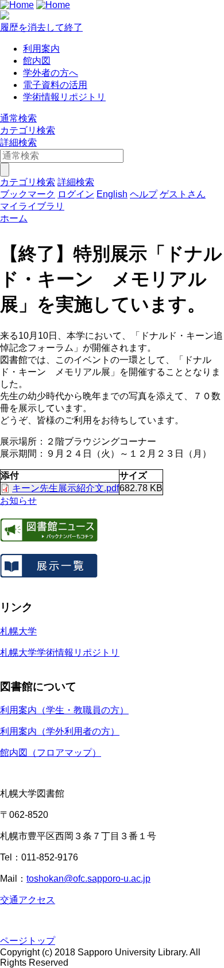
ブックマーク (27, 194)
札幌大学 (18, 631)
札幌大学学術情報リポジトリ (59, 652)
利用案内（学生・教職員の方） (64, 710)
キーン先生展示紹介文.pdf (65, 488)
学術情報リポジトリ (64, 97)
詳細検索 (18, 142)
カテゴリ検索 (27, 130)
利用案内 (41, 48)
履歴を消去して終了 (41, 27)
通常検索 (18, 118)
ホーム (14, 218)
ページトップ (27, 941)
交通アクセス (27, 900)
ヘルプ (143, 194)
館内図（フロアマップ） (50, 752)
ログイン (75, 194)
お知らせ (18, 501)
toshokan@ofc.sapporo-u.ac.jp (88, 878)
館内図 (37, 61)
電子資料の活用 (55, 85)
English (112, 194)
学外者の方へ (50, 73)
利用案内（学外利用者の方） (59, 731)
